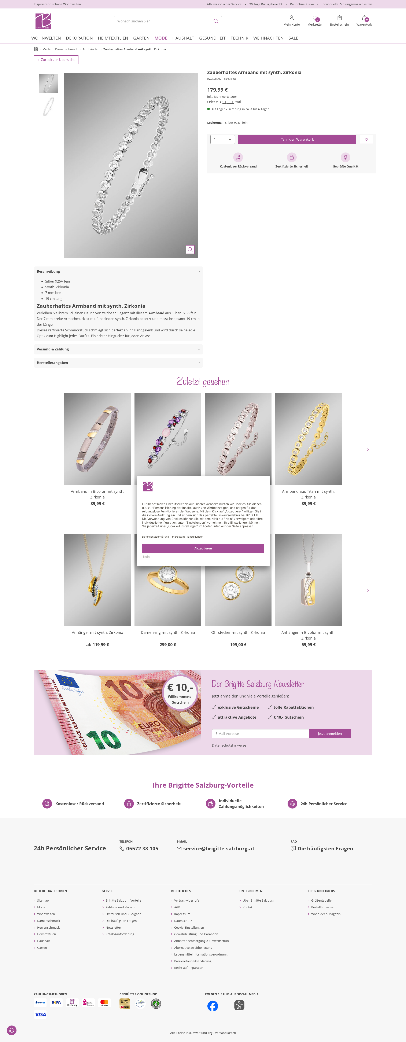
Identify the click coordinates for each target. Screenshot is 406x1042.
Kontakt (248, 907)
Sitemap (43, 900)
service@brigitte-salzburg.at (218, 848)
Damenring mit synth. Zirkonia (168, 632)
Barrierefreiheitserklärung (192, 961)
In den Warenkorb (299, 139)
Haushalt (43, 941)
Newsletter (113, 927)
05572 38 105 (142, 848)
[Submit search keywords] (216, 21)
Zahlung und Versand (121, 907)
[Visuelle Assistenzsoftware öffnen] (237, 1005)
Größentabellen (322, 900)
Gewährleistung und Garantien (196, 934)
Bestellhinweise (322, 907)
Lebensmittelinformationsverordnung (201, 954)
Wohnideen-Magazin (326, 914)
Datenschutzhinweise (229, 745)
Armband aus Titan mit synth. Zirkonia (308, 494)
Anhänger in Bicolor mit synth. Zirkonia (308, 635)
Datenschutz (183, 921)
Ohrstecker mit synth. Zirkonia (238, 632)
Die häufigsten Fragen (325, 848)
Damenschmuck (48, 921)
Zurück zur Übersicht (58, 59)
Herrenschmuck (48, 927)
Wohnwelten (46, 914)
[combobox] (168, 21)
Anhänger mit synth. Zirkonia (97, 632)
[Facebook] (212, 1006)
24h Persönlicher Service (224, 4)
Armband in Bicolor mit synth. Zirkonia (97, 494)
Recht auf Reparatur (188, 968)
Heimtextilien (46, 934)
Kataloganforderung (120, 934)
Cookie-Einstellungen (189, 927)
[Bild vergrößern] (190, 249)
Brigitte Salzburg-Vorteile (123, 900)
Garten (42, 948)
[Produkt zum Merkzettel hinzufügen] (366, 139)
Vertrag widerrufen (187, 900)
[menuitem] (46, 38)
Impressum (182, 914)
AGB (177, 907)
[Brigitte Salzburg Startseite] (43, 21)
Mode (41, 907)
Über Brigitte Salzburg (258, 900)
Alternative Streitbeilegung (193, 948)
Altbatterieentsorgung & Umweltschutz (201, 941)
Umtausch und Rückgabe (123, 914)
